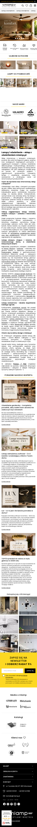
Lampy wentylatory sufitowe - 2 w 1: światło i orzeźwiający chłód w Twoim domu (17, 456)
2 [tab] (15, 38)
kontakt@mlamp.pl (13, 796)
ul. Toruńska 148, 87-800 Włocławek (19, 786)
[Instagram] (8, 804)
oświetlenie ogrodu (18, 308)
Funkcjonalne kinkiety (10, 252)
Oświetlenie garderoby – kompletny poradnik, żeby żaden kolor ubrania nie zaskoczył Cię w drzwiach (18, 407)
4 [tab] (19, 38)
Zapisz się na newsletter (18, 661)
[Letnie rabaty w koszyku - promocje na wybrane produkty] (18, 27)
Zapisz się (30, 671)
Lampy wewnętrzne (8, 11)
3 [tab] (17, 38)
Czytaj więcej (6, 425)
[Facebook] (4, 804)
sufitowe (20, 249)
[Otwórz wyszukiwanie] (23, 5)
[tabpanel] (18, 27)
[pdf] (11, 725)
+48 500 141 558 (24, 791)
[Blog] (18, 804)
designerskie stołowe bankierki (13, 276)
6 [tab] (23, 38)
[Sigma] (6, 108)
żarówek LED (30, 296)
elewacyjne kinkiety (22, 324)
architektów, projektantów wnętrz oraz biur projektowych (18, 234)
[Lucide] (18, 108)
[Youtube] (15, 804)
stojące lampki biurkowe (23, 274)
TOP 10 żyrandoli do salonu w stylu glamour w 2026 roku (16, 560)
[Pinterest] (11, 804)
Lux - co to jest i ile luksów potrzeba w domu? (17, 512)
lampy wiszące (9, 249)
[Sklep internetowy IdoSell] (18, 821)
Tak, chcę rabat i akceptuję (19, 679)
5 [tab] (21, 38)
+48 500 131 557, (11, 791)
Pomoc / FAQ (19, 364)
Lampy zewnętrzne (23, 11)
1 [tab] (13, 38)
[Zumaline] (26, 108)
